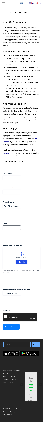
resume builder (9, 153)
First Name (8, 174)
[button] (3, 3)
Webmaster (7, 415)
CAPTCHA (6, 311)
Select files (21, 262)
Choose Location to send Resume (17, 289)
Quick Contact (8, 382)
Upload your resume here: (14, 245)
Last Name (8, 188)
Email (6, 224)
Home (7, 12)
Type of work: (8, 202)
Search (36, 344)
